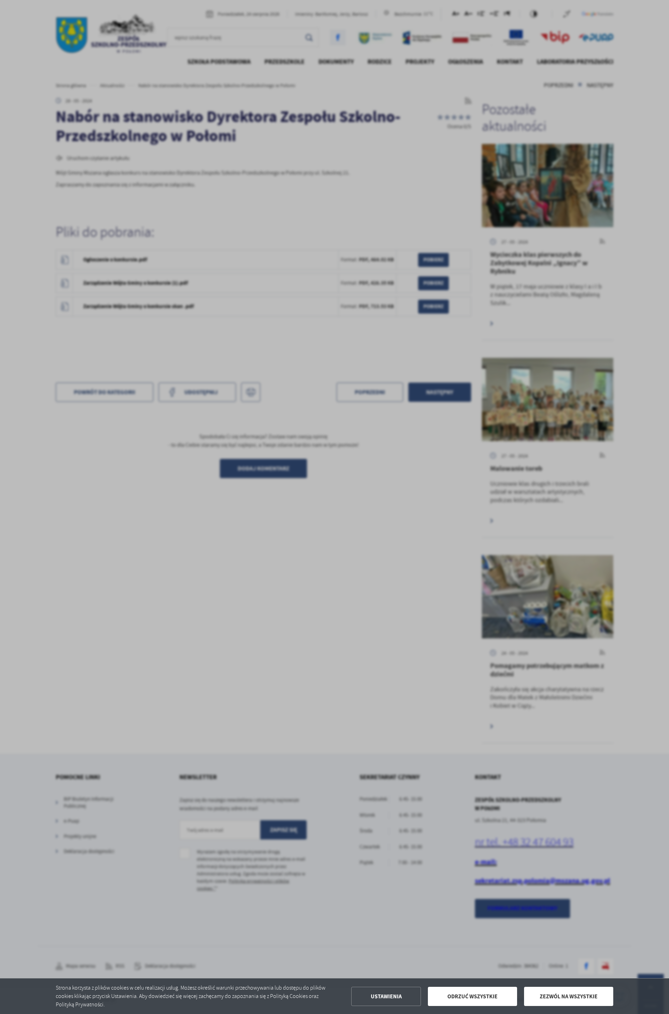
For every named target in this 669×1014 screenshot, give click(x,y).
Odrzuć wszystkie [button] (472, 996)
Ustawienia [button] (386, 996)
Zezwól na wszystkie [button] (569, 996)
